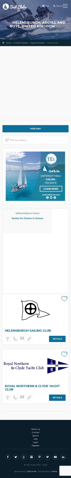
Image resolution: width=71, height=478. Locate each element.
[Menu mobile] (65, 6)
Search (59, 6)
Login (35, 442)
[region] (35, 83)
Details (57, 338)
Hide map (35, 128)
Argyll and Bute (37, 43)
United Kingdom (20, 43)
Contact (35, 432)
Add (47, 6)
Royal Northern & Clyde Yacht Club (32, 387)
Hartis (54, 471)
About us (35, 429)
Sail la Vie (31, 471)
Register (35, 445)
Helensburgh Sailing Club (28, 330)
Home (8, 43)
